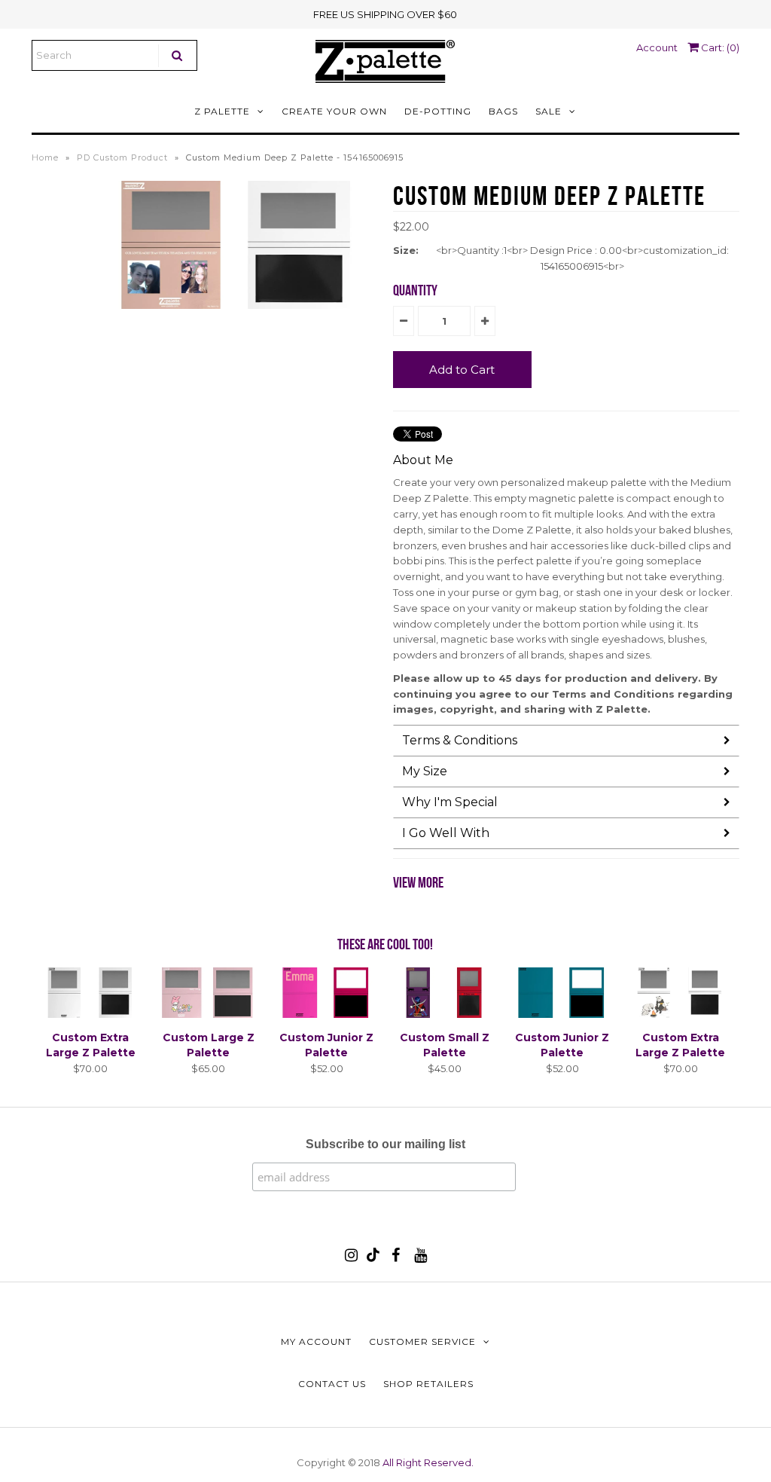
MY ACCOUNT (316, 1341)
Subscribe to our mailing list (385, 1144)
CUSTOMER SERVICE (422, 1341)
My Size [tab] (424, 771)
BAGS (503, 111)
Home (45, 157)
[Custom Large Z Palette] (208, 1014)
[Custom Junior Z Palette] (326, 1014)
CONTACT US (332, 1383)
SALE (548, 111)
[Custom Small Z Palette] (444, 1014)
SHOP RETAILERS (428, 1383)
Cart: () (719, 47)
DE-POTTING (437, 111)
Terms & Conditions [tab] (459, 740)
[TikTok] (373, 1258)
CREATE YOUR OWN (334, 111)
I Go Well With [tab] (445, 833)
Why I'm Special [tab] (450, 802)
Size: (406, 250)
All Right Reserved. (428, 1462)
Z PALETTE (222, 111)
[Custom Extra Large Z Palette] (90, 1014)
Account (657, 47)
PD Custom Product (122, 157)
